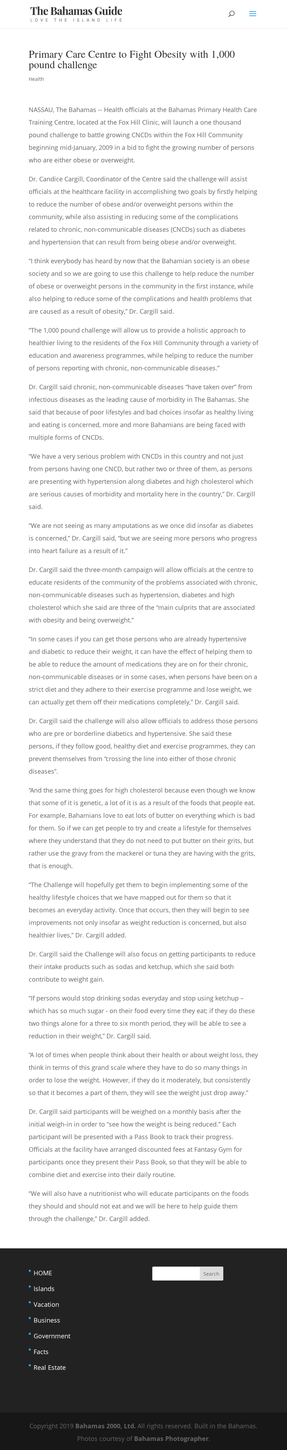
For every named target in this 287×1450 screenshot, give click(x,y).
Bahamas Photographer (171, 1438)
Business (47, 1320)
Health (36, 79)
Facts (41, 1351)
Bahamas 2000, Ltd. (106, 1426)
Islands (44, 1288)
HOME (43, 1273)
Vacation (46, 1304)
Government (52, 1336)
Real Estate (50, 1367)
